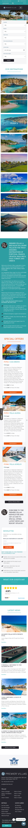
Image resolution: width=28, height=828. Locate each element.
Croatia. (5, 270)
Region (5, 28)
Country (5, 22)
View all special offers (14, 501)
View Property (13, 392)
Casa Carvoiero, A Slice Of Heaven (11, 698)
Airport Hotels (4, 811)
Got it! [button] (6, 825)
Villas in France (17, 791)
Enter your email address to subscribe (13, 538)
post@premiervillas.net (6, 784)
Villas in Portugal (5, 791)
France (23, 268)
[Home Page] (10, 8)
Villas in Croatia (18, 797)
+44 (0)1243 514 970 (7, 1)
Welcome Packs (5, 815)
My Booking (18, 805)
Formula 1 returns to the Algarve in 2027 (11, 665)
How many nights (7, 53)
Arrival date (5, 47)
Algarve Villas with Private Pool (12, 635)
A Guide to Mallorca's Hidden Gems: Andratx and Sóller (12, 732)
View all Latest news (10, 747)
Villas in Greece (5, 797)
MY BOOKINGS (22, 1)
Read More (3, 642)
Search (9, 60)
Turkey (14, 268)
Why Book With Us (19, 809)
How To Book (18, 811)
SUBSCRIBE (8, 547)
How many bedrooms (8, 41)
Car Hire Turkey (5, 805)
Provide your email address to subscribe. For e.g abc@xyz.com (12, 544)
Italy (12, 268)
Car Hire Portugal (5, 807)
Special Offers (14, 339)
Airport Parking (5, 809)
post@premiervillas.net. (7, 298)
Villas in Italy (17, 795)
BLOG (24, 3)
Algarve (3, 268)
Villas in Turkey (17, 793)
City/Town (5, 34)
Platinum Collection (6, 813)
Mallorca (8, 268)
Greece (19, 268)
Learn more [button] (13, 822)
